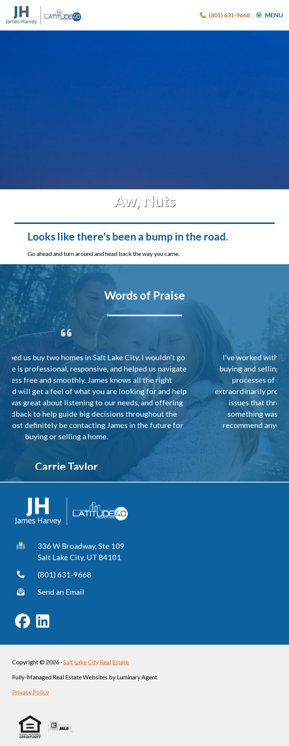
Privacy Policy (30, 690)
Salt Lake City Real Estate (96, 660)
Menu (274, 15)
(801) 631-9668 (64, 572)
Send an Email (61, 589)
